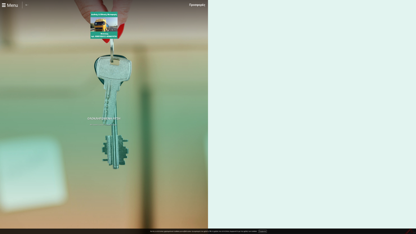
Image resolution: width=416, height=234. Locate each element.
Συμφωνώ (262, 231)
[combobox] (26, 5)
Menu (12, 5)
